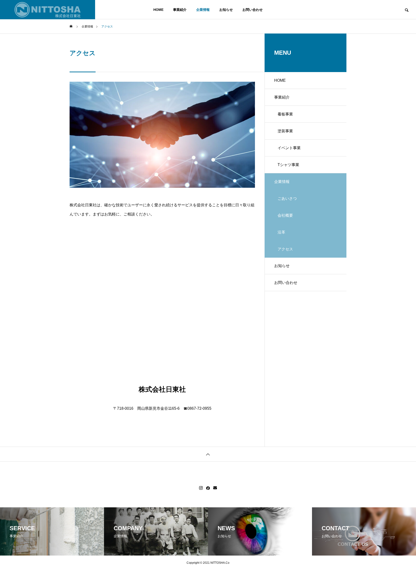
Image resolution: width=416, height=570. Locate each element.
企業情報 (203, 10)
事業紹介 (180, 10)
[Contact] (215, 488)
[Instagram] (201, 488)
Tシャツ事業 (288, 165)
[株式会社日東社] (47, 9)
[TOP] (208, 454)
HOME (158, 10)
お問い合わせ (252, 10)
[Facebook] (208, 488)
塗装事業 (285, 131)
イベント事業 (289, 148)
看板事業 (285, 114)
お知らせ (226, 10)
